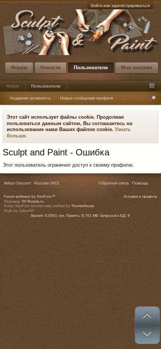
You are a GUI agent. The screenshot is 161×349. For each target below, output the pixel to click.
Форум (19, 67)
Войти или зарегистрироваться (120, 5)
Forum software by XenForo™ (29, 196)
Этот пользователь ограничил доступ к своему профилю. (68, 165)
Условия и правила (140, 196)
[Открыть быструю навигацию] (152, 86)
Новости (50, 67)
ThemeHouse (82, 206)
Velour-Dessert (17, 183)
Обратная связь (113, 183)
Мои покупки (136, 67)
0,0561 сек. (55, 215)
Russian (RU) (46, 183)
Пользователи (91, 67)
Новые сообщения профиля (86, 98)
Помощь (140, 183)
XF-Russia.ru (33, 201)
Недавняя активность (30, 98)
